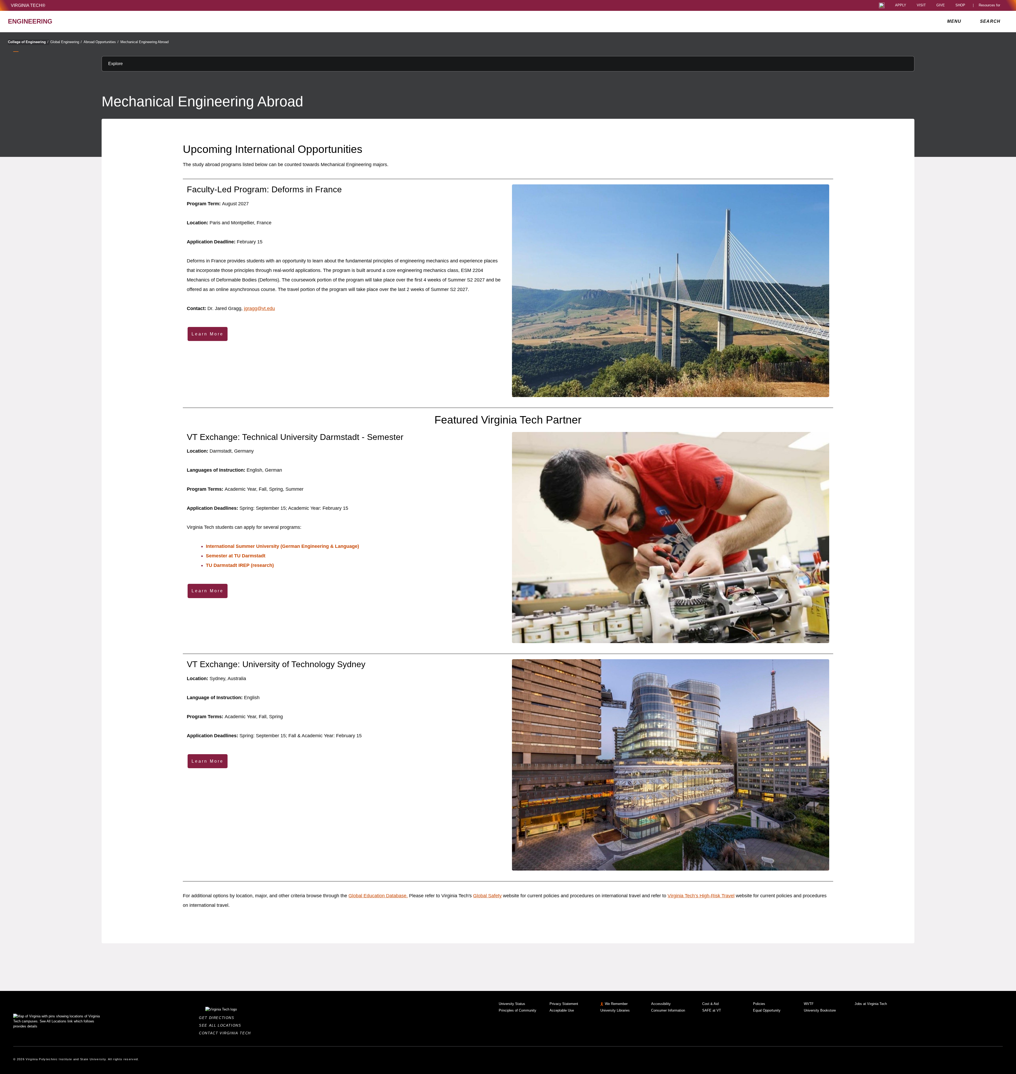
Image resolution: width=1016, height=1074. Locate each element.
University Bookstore (820, 1010)
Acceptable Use (562, 1010)
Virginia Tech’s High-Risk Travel (701, 895)
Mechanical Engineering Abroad (144, 42)
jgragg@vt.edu (259, 308)
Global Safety (487, 895)
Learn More (208, 334)
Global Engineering (66, 42)
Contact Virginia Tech (226, 1033)
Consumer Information (668, 1010)
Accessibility (661, 1004)
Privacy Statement (564, 1004)
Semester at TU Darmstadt (235, 555)
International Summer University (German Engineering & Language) (282, 546)
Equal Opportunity (767, 1010)
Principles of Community (517, 1010)
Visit (921, 5)
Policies (759, 1004)
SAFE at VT (711, 1010)
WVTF (809, 1004)
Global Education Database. (378, 895)
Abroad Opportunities (101, 42)
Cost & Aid (710, 1004)
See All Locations (221, 1025)
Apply (900, 5)
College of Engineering (28, 42)
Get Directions (218, 1018)
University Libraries (615, 1010)
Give (940, 5)
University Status (512, 1004)
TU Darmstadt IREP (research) (240, 565)
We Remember (616, 1004)
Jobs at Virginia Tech (871, 1004)
